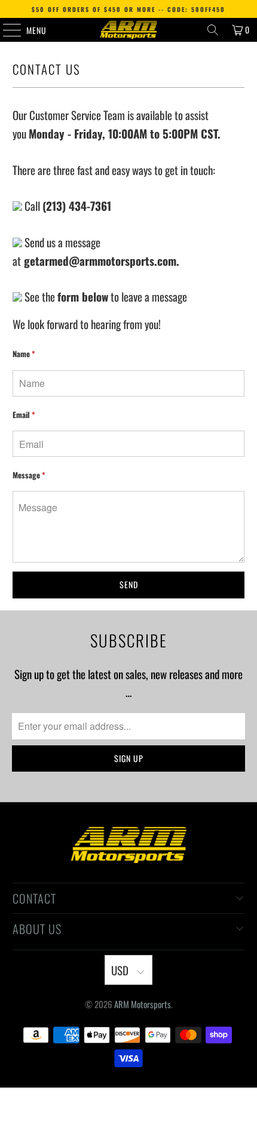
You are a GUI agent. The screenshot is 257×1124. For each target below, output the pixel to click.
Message (29, 475)
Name (24, 354)
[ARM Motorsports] (129, 30)
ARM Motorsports (142, 992)
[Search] (212, 30)
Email (24, 414)
